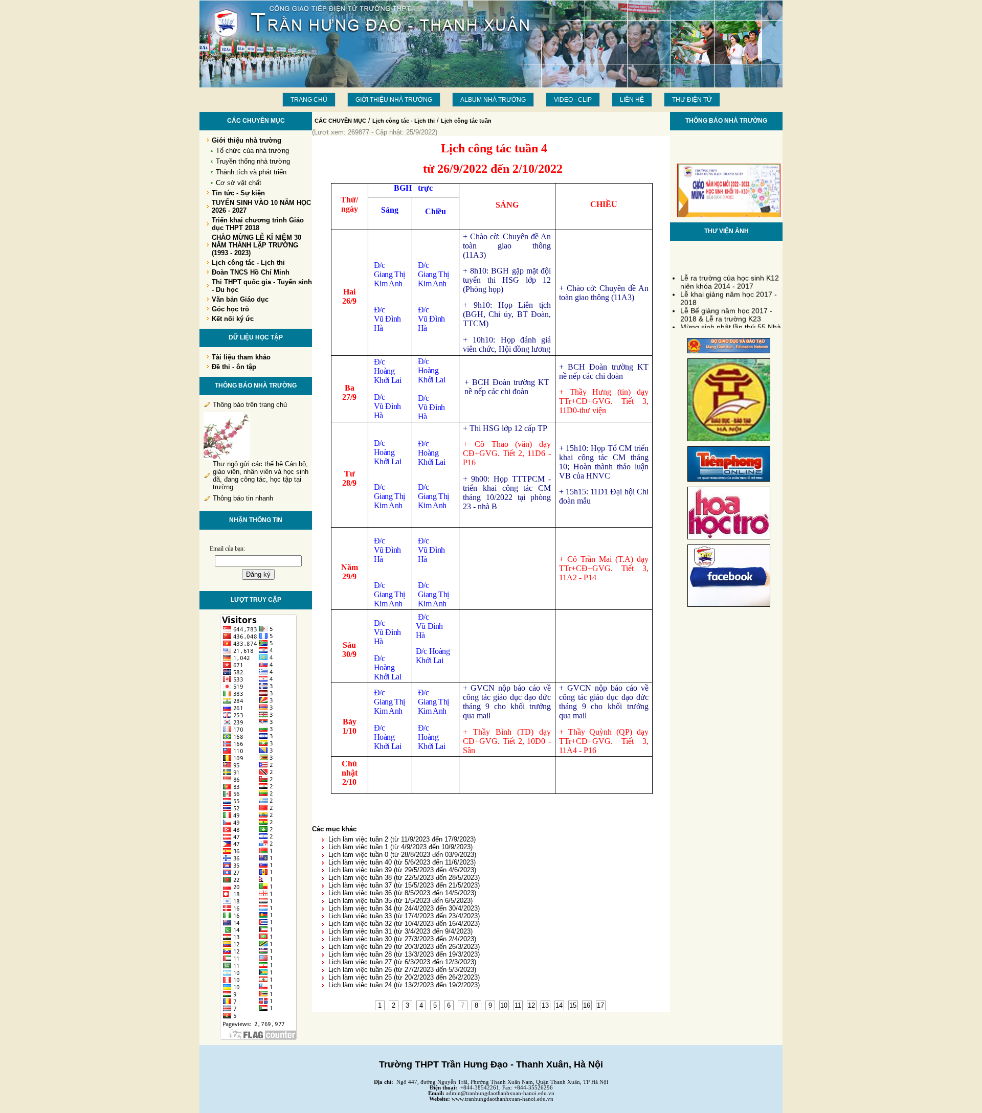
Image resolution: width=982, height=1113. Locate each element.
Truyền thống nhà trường (253, 161)
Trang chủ (309, 99)
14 (559, 1005)
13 (545, 1005)
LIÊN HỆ (632, 99)
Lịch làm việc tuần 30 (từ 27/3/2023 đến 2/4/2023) (402, 939)
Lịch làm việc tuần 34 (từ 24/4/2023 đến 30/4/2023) (404, 908)
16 (586, 1005)
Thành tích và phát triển (251, 172)
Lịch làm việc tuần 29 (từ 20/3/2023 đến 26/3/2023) (404, 946)
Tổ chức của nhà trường (252, 150)
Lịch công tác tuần (466, 121)
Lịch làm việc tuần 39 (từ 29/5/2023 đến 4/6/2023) (402, 870)
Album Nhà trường (493, 99)
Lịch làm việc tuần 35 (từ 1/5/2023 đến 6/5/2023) (400, 900)
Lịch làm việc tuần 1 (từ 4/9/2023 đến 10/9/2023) (400, 847)
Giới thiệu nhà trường (393, 99)
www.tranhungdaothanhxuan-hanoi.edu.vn (502, 1099)
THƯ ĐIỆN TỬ (692, 99)
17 (600, 1005)
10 (503, 1005)
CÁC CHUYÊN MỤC (340, 121)
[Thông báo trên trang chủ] (227, 458)
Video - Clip (573, 99)
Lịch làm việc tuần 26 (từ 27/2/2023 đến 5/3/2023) (402, 969)
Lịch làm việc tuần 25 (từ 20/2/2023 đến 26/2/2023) (404, 977)
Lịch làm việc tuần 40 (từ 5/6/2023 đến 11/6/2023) (402, 862)
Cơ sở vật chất (238, 183)
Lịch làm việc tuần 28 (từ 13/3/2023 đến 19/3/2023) (404, 954)
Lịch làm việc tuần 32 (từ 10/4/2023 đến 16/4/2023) (404, 923)
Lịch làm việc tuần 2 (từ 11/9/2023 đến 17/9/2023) (402, 839)
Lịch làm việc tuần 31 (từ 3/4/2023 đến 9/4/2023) (400, 931)
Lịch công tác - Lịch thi (403, 121)
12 (531, 1005)
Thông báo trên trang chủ (250, 404)
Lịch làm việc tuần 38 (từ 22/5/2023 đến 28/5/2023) (404, 877)
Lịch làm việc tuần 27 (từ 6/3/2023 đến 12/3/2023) (402, 962)
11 (518, 1005)
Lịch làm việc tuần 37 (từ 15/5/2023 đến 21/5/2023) (404, 885)
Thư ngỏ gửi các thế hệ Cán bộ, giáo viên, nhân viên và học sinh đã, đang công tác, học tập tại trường (260, 475)
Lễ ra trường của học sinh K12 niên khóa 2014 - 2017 (729, 277)
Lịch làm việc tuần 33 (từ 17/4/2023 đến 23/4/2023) (404, 916)
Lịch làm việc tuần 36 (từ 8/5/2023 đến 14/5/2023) (402, 893)
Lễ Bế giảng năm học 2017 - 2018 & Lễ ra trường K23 (726, 310)
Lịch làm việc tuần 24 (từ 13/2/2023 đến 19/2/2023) (404, 985)
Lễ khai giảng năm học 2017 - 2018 (728, 293)
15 (572, 1005)
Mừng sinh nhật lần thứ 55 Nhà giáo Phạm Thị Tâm (730, 326)
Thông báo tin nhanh (243, 498)
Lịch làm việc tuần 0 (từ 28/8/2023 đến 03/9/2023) (402, 854)
